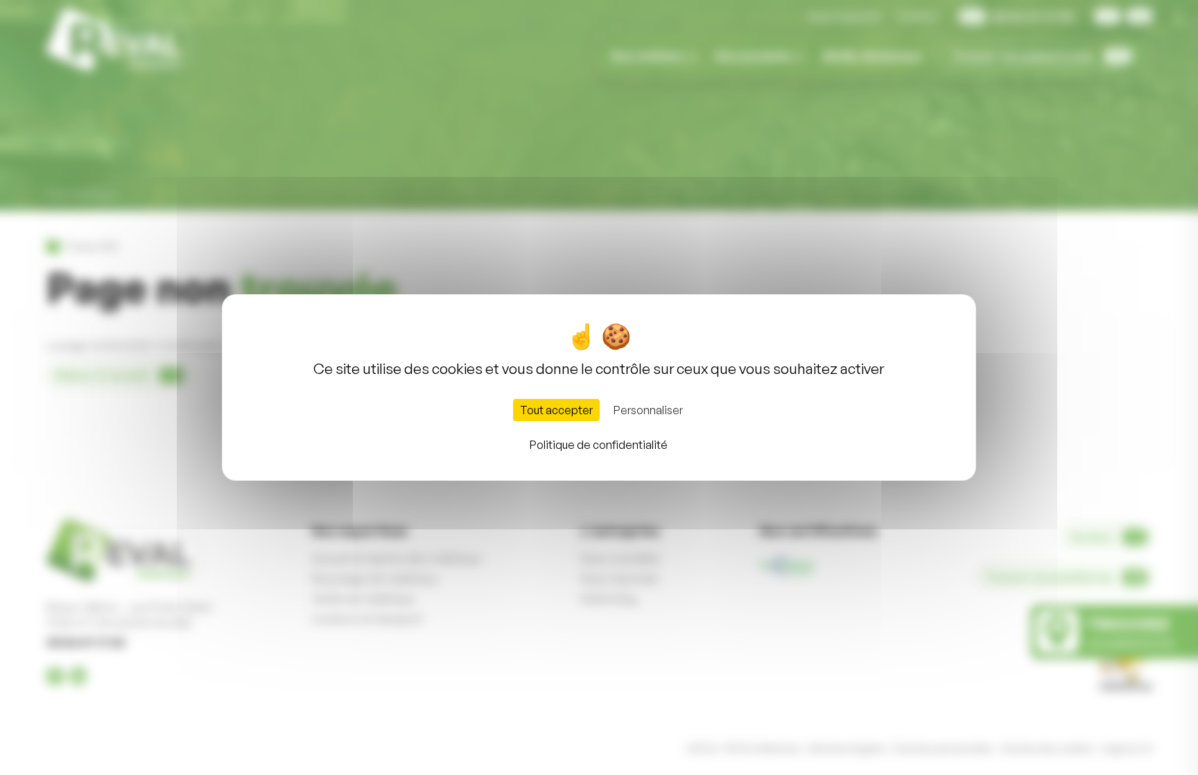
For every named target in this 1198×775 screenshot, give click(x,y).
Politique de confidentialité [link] (599, 445)
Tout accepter (556, 410)
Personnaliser (648, 410)
